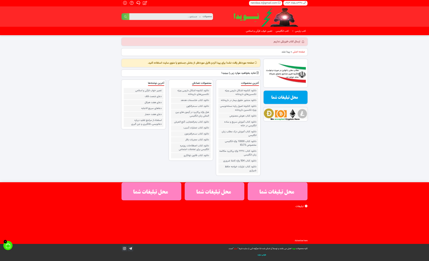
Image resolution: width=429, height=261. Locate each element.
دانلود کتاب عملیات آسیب (196, 128)
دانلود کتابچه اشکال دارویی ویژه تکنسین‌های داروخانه (240, 92)
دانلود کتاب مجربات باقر (197, 140)
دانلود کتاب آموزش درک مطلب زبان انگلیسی (239, 133)
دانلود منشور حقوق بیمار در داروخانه (238, 100)
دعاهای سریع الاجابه (151, 108)
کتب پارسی (300, 31)
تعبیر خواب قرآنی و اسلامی (259, 31)
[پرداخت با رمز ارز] (286, 114)
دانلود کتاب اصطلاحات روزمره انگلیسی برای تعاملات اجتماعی (194, 148)
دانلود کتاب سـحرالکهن (197, 106)
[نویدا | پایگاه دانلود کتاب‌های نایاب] (266, 17)
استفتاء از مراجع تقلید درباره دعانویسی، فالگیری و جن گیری (146, 122)
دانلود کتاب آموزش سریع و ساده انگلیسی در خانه (240, 124)
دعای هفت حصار (153, 114)
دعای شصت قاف (153, 96)
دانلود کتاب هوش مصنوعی (242, 116)
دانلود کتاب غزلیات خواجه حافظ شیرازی (240, 168)
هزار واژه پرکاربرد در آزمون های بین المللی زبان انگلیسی (192, 114)
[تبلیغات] (286, 97)
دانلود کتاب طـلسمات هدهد (195, 100)
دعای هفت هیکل (153, 102)
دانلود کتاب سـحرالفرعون (197, 134)
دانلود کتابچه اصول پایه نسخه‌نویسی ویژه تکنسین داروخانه (238, 108)
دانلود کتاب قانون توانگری (196, 155)
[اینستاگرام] (124, 248)
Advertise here (301, 240)
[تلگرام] (131, 248)
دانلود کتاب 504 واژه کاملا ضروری (239, 161)
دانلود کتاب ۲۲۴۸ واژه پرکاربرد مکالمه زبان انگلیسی (237, 153)
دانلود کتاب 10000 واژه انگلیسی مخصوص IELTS (240, 143)
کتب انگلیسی (282, 31)
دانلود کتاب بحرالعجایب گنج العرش (191, 122)
